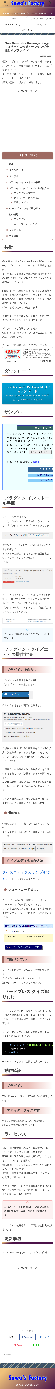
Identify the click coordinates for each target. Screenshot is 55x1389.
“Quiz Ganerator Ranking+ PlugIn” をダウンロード (27, 393)
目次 (25, 155)
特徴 (11, 164)
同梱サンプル (21, 202)
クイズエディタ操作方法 (27, 197)
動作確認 (13, 214)
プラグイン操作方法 (24, 192)
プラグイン (20, 219)
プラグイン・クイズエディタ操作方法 (29, 188)
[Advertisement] (27, 120)
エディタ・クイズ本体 (25, 223)
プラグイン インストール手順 (24, 182)
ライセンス (15, 229)
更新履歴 (13, 235)
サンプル (13, 176)
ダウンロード (16, 170)
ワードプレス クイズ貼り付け (24, 208)
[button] (49, 762)
